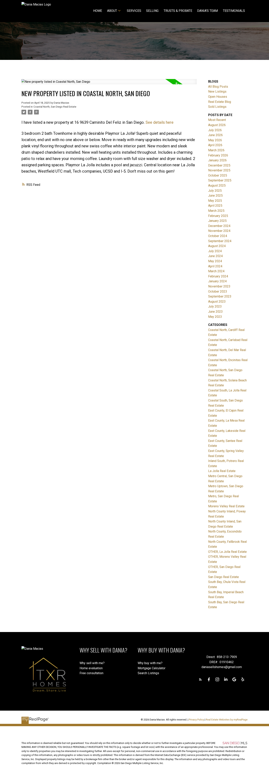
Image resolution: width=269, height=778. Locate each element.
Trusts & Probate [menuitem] (178, 11)
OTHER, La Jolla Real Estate (227, 552)
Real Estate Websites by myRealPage (227, 719)
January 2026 (217, 160)
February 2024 (218, 276)
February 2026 (218, 155)
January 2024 (217, 281)
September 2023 (219, 296)
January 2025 (217, 221)
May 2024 (215, 261)
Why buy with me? (150, 663)
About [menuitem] (112, 11)
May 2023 (215, 317)
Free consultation (91, 673)
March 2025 (216, 211)
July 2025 (215, 190)
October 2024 (217, 236)
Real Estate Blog (219, 102)
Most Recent (217, 120)
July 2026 (215, 130)
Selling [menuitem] (152, 11)
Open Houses (217, 97)
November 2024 (219, 231)
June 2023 (215, 311)
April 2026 (215, 145)
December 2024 (219, 226)
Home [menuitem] (97, 11)
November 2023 (219, 286)
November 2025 (219, 170)
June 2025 (215, 195)
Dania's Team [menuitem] (207, 11)
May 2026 (215, 140)
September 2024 (219, 241)
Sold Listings (217, 107)
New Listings (217, 91)
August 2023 (217, 301)
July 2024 (215, 251)
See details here (159, 122)
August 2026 (217, 125)
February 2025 (218, 216)
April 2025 (215, 205)
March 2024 (216, 271)
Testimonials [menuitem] (234, 11)
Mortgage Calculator (151, 668)
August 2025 (217, 185)
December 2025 (219, 165)
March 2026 (216, 150)
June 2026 (215, 135)
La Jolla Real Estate (222, 471)
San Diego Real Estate (223, 577)
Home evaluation (91, 668)
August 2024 (217, 246)
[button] (200, 679)
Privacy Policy (196, 719)
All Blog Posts (218, 86)
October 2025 (217, 175)
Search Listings (148, 673)
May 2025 (215, 201)
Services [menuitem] (134, 11)
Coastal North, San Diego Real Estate (54, 106)
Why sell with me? (92, 663)
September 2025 (219, 180)
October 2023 (217, 291)
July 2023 (215, 306)
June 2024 (215, 256)
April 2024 (215, 266)
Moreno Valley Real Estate (226, 506)
